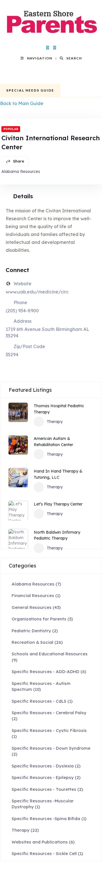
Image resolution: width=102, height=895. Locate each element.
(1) (36, 595)
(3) (42, 619)
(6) (49, 671)
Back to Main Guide (21, 103)
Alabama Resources (20, 171)
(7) (36, 584)
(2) (35, 630)
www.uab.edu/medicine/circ (37, 292)
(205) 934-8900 (22, 310)
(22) (25, 830)
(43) (36, 607)
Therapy (55, 421)
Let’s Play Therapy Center (58, 504)
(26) (37, 642)
